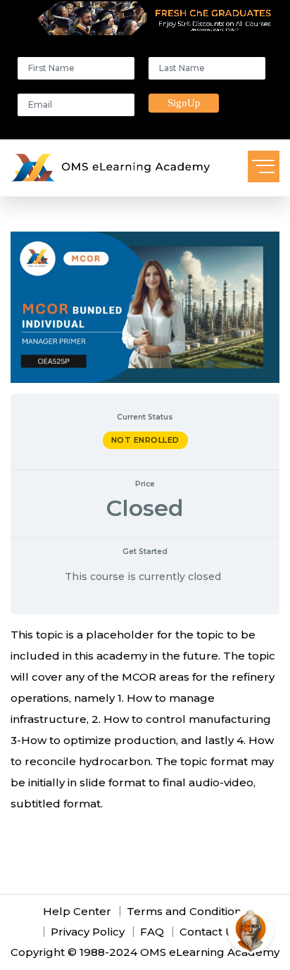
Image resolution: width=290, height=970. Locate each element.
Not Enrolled (145, 440)
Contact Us (209, 931)
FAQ (152, 931)
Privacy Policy (88, 931)
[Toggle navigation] (263, 166)
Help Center (77, 911)
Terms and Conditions (187, 911)
